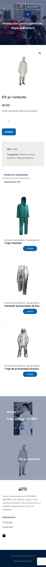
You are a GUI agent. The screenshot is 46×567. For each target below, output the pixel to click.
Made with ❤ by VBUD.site (23, 561)
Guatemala (8, 527)
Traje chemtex (13, 243)
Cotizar (9, 131)
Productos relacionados (16, 174)
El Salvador (8, 522)
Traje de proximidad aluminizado (23, 368)
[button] (39, 53)
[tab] (16, 174)
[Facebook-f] (4, 535)
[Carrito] (20, 6)
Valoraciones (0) (12, 181)
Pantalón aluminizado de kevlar (23, 305)
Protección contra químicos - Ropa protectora (21, 240)
